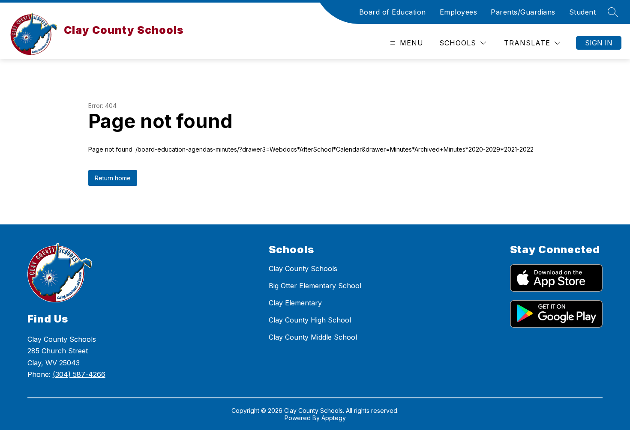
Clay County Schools (303, 268)
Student (582, 12)
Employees (458, 12)
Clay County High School (310, 320)
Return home (113, 178)
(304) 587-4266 (79, 374)
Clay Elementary (295, 303)
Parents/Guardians (523, 12)
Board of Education (392, 12)
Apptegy (333, 417)
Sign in (598, 43)
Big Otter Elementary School (315, 285)
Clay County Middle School (313, 337)
